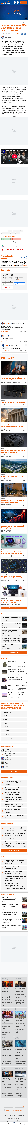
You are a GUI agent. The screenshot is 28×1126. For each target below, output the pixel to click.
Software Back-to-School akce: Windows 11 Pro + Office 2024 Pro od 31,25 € (20, 1087)
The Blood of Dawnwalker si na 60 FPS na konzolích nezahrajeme (7, 991)
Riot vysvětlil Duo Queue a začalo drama (11, 926)
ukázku (25, 265)
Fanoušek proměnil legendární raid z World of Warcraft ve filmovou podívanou (20, 1050)
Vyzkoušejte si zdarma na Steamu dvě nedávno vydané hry (20, 1063)
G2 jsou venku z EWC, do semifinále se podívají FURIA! (7, 1004)
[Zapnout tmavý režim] (18, 2)
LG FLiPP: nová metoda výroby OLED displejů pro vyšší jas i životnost (7, 1093)
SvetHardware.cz (6, 922)
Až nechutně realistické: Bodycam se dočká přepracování (7, 1026)
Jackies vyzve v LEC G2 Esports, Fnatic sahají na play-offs (20, 1025)
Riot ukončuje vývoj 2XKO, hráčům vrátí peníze (19, 1031)
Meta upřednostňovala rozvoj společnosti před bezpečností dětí (12, 426)
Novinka (6, 22)
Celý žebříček (14, 771)
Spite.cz (4, 909)
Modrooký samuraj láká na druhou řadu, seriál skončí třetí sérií (20, 990)
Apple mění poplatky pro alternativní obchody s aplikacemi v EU (13, 501)
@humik (5, 348)
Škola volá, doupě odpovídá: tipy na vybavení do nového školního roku (12, 552)
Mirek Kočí (8, 37)
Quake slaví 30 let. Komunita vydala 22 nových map (19, 1057)
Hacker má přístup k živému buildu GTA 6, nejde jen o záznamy (10, 906)
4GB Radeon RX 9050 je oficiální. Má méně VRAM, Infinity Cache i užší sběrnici (7, 1087)
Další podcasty (14, 850)
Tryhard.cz (4, 929)
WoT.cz (3, 901)
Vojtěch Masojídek (7, 382)
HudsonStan (7, 323)
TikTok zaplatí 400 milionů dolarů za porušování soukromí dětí (13, 379)
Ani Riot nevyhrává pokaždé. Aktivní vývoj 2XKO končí (20, 996)
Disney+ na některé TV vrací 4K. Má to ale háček (11, 920)
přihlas (3, 279)
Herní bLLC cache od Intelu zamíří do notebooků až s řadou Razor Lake (12, 577)
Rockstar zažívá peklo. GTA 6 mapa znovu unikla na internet (7, 997)
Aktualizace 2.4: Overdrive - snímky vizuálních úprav (10, 913)
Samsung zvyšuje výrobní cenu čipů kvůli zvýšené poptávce (12, 527)
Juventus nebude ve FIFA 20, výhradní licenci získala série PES (18, 22)
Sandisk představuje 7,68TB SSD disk (13, 402)
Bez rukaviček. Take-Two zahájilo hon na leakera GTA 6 (20, 1002)
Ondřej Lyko (6, 580)
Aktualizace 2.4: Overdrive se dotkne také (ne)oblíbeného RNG (6, 1062)
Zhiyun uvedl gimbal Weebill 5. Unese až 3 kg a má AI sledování (20, 1080)
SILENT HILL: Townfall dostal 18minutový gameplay (7, 1033)
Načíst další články (14, 608)
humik (5, 336)
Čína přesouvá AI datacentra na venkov (13, 476)
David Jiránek (6, 556)
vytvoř (19, 279)
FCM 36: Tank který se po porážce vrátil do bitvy (9, 898)
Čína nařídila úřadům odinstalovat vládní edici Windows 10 (12, 601)
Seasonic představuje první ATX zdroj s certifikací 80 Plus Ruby (13, 451)
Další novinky (14, 652)
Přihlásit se (23, 2)
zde (14, 265)
